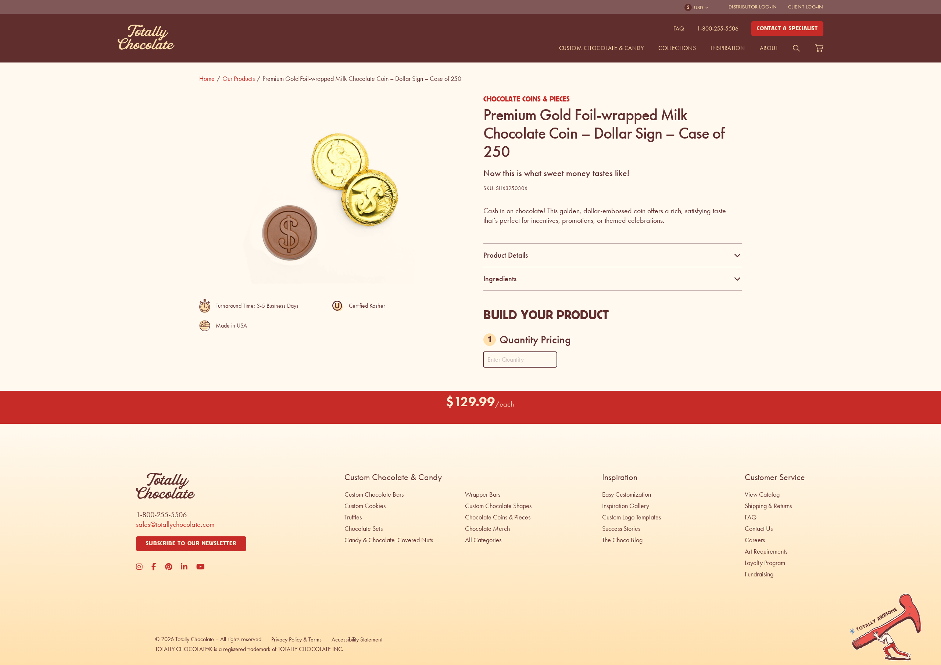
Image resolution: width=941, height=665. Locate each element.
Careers (755, 540)
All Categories (483, 540)
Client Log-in (805, 7)
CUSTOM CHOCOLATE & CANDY (601, 47)
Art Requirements (766, 551)
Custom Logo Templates (631, 517)
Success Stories (621, 529)
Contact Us (759, 529)
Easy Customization (626, 494)
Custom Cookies (365, 506)
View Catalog (762, 494)
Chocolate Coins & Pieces (526, 99)
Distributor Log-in (753, 7)
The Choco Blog (622, 540)
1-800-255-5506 (717, 28)
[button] (447, 104)
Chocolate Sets (363, 529)
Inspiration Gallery (625, 506)
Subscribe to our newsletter (191, 543)
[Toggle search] (796, 48)
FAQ (678, 28)
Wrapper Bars (482, 494)
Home (210, 79)
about (769, 47)
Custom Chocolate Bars (374, 494)
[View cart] (819, 48)
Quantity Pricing (535, 339)
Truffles (353, 517)
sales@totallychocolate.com (175, 524)
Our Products (241, 79)
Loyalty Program (765, 563)
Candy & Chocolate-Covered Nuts (388, 540)
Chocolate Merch (487, 529)
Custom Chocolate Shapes (498, 506)
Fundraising (759, 574)
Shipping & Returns (768, 506)
